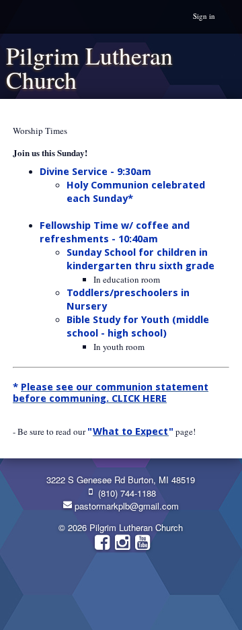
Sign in (204, 16)
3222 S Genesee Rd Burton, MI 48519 (120, 479)
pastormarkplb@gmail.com (125, 505)
